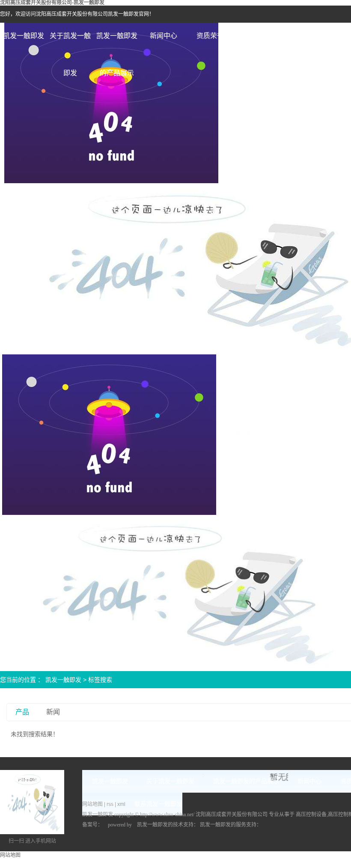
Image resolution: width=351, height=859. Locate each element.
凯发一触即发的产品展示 (116, 43)
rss (110, 804)
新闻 (53, 712)
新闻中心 (163, 35)
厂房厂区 (303, 35)
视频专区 (257, 35)
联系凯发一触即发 (158, 804)
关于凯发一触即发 (70, 43)
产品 (22, 712)
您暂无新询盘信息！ (243, 434)
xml (121, 804)
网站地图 (93, 804)
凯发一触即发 (23, 35)
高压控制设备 (311, 814)
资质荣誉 (210, 35)
